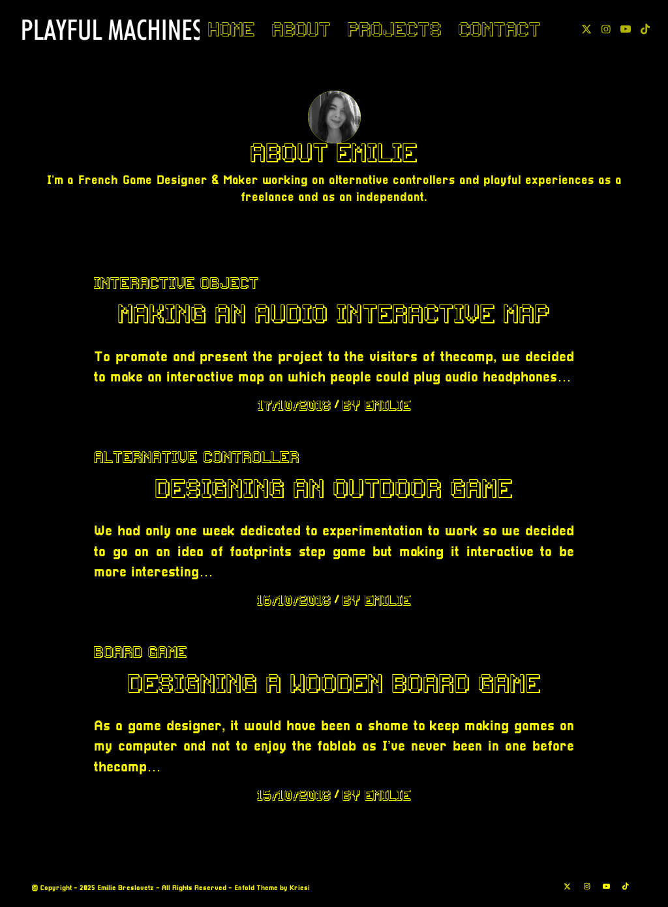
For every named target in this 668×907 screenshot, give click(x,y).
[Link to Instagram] (606, 28)
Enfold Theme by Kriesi (272, 888)
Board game (140, 652)
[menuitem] (232, 29)
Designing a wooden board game (334, 683)
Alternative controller (196, 457)
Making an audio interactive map (334, 313)
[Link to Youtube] (625, 28)
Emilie (388, 405)
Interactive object (176, 283)
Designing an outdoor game (334, 488)
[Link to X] (586, 28)
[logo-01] (112, 29)
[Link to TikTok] (645, 28)
